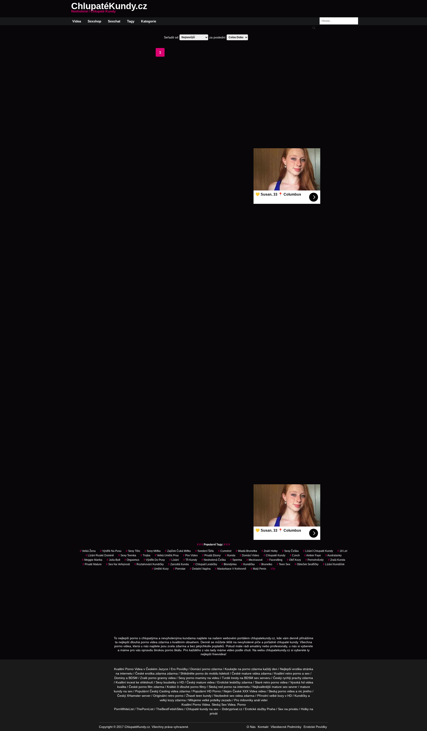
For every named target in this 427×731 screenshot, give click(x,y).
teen (199, 695)
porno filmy (198, 687)
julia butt (113, 559)
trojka (145, 555)
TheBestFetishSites (169, 709)
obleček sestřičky (306, 564)
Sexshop (94, 21)
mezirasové (254, 559)
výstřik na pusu (110, 551)
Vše (273, 568)
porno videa (286, 691)
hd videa (307, 682)
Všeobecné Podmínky (286, 727)
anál (257, 700)
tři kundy (190, 559)
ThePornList (144, 709)
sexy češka (290, 551)
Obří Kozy (294, 559)
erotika (297, 669)
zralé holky (270, 551)
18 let (342, 551)
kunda (230, 555)
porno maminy (196, 678)
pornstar (179, 568)
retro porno (293, 673)
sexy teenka (127, 555)
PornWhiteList (124, 709)
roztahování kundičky (149, 564)
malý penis (258, 568)
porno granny (157, 678)
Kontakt (263, 727)
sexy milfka (153, 551)
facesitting (274, 559)
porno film (146, 687)
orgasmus (132, 559)
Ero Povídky (179, 669)
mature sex (280, 687)
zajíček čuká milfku (178, 551)
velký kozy (167, 700)
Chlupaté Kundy (274, 555)
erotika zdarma (155, 673)
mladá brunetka (246, 551)
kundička (248, 564)
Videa (76, 21)
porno (206, 669)
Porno (197, 704)
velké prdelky (211, 700)
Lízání (174, 559)
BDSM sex (251, 678)
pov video (190, 555)
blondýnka (229, 564)
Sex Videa (228, 704)
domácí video (249, 555)
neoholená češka (213, 559)
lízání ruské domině (100, 555)
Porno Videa (134, 669)
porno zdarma (252, 669)
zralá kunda (336, 559)
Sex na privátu (288, 709)
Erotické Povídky (315, 727)
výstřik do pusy (154, 559)
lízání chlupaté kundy (318, 551)
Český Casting (160, 691)
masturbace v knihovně (230, 568)
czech (295, 555)
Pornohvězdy (314, 559)
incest (131, 682)
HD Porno (214, 691)
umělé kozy (160, 568)
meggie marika (92, 559)
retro (171, 695)
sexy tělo (133, 551)
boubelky (169, 682)
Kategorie (148, 21)
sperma (236, 559)
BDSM (133, 678)
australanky (333, 555)
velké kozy (276, 695)
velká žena (88, 551)
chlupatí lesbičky (205, 564)
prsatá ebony (211, 555)
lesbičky (235, 682)
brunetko (265, 564)
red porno (225, 687)
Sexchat (114, 21)
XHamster (134, 695)
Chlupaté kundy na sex (202, 709)
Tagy (130, 21)
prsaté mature (92, 564)
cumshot (224, 551)
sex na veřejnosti (118, 564)
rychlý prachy (292, 678)
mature (247, 673)
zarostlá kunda (178, 564)
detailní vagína (200, 568)
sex (232, 695)
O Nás (251, 727)
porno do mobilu (206, 673)
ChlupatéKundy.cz (109, 8)
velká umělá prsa (167, 555)
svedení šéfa (204, 551)
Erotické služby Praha (260, 709)
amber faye (312, 555)
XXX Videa (249, 691)
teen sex (283, 564)
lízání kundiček (333, 564)
